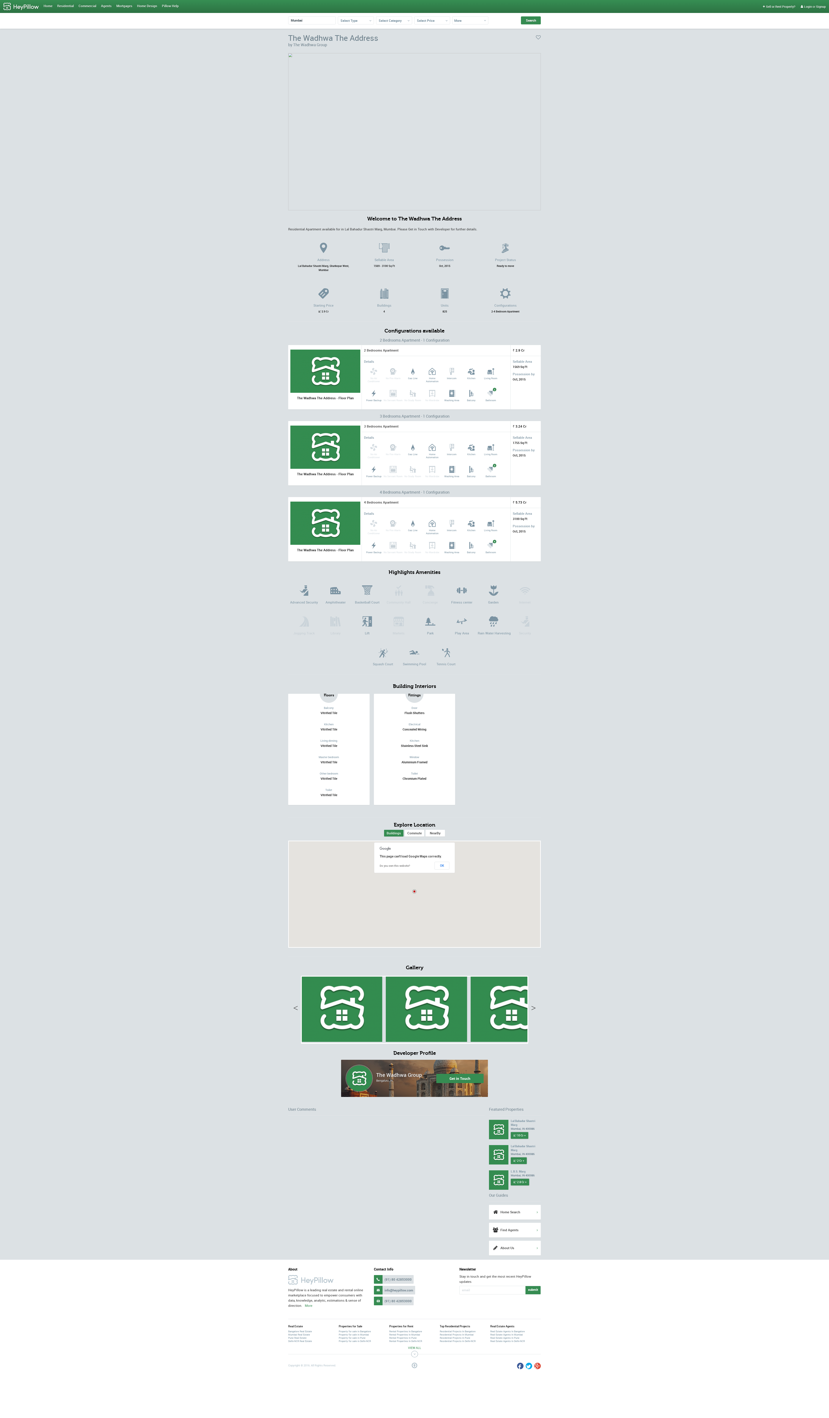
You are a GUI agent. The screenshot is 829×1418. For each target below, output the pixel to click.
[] (341, 1007)
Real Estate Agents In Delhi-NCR (507, 1341)
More (458, 20)
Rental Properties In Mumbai (404, 1334)
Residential (65, 6)
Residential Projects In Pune (455, 1337)
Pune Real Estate (297, 1337)
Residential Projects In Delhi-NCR (458, 1341)
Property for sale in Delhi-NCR (355, 1341)
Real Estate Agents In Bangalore (507, 1331)
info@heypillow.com (398, 1290)
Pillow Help (170, 6)
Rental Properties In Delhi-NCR (405, 1341)
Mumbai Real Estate (299, 1334)
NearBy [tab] (435, 833)
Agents (106, 6)
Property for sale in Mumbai (354, 1334)
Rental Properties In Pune (403, 1337)
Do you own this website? (395, 865)
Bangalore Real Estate (300, 1331)
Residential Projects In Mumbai (457, 1334)
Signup (821, 7)
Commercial (87, 6)
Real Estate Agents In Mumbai (506, 1334)
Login (806, 7)
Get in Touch (459, 1078)
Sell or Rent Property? (779, 7)
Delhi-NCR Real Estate (300, 1341)
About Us (507, 1248)
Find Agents (509, 1230)
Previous (297, 1008)
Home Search (510, 1212)
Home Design (147, 6)
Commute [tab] (414, 833)
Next (531, 1008)
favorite (538, 37)
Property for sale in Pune (352, 1337)
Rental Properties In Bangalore (405, 1331)
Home (48, 6)
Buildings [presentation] (394, 833)
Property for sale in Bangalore (355, 1331)
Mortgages (124, 6)
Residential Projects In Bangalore (458, 1331)
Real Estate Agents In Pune (504, 1337)
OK (442, 865)
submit (533, 1289)
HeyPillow (21, 7)
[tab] (393, 833)
